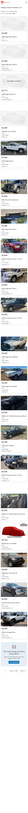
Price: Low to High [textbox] (10, 13)
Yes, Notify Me (14, 662)
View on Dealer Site (19, 311)
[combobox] (11, 13)
